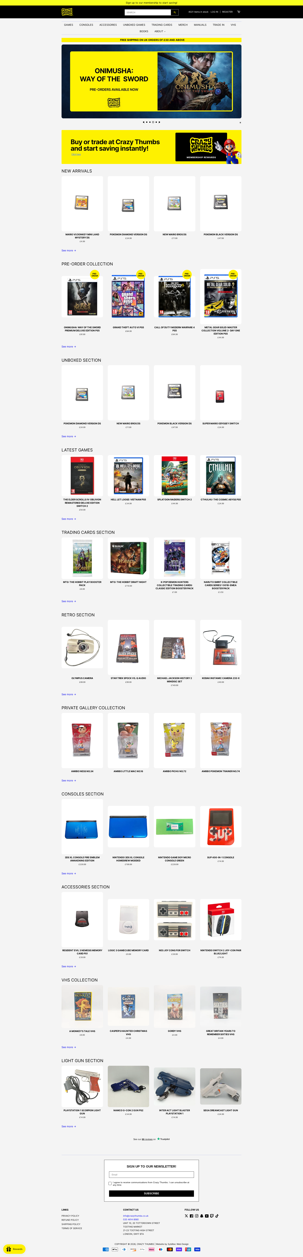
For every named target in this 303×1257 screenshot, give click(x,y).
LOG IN (214, 11)
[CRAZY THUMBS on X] (186, 1216)
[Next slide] (159, 122)
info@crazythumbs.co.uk (135, 1216)
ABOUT (159, 31)
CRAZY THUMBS (145, 1244)
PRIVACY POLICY (70, 1216)
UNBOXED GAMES (134, 24)
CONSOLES (86, 24)
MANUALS (200, 24)
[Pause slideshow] (240, 122)
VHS (233, 24)
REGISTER (227, 11)
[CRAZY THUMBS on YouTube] (207, 1216)
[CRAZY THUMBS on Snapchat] (201, 1216)
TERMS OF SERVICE (72, 1228)
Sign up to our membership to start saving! (151, 2)
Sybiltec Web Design (178, 1244)
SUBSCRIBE (151, 1193)
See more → (69, 250)
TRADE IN (218, 24)
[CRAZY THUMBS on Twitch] (212, 1216)
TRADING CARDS (162, 24)
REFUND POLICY (70, 1220)
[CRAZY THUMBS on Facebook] (191, 1216)
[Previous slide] (143, 122)
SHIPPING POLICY (71, 1224)
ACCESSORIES (108, 24)
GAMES (68, 24)
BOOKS (144, 31)
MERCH (183, 24)
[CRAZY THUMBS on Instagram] (196, 1216)
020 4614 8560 (131, 1219)
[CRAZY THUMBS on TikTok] (217, 1216)
